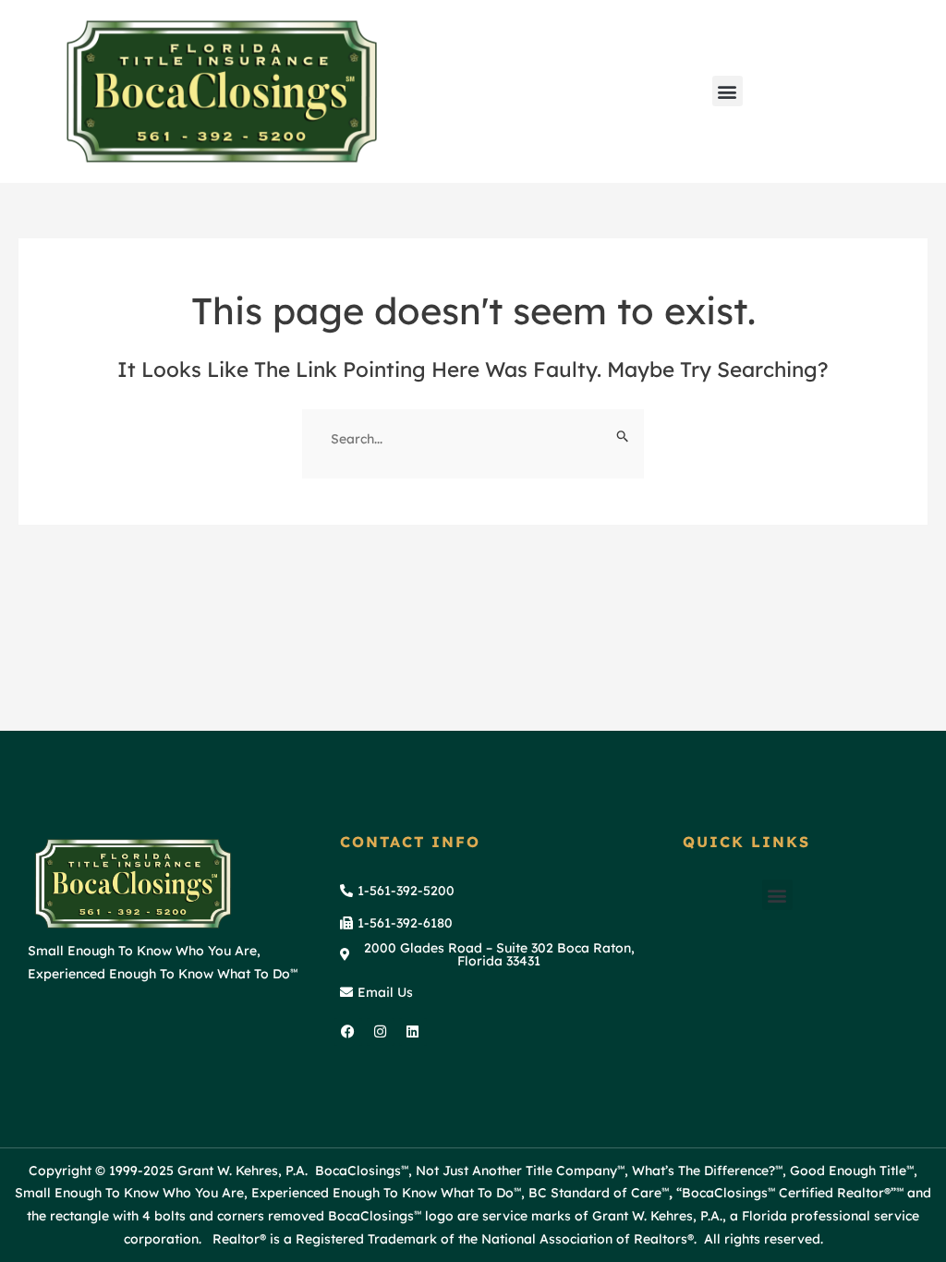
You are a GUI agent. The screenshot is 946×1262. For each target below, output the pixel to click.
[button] (727, 91)
